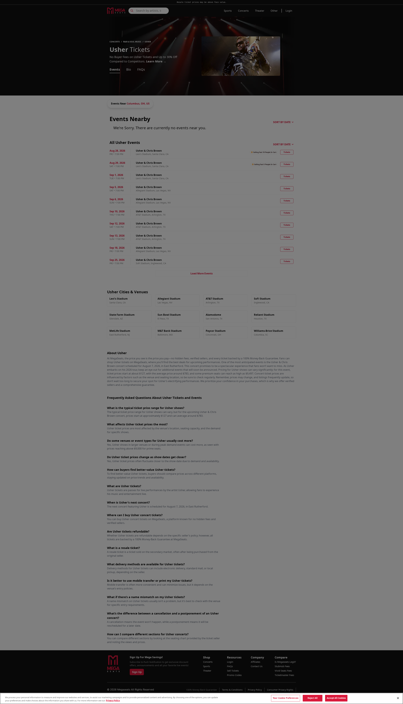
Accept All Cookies (336, 698)
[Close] (397, 698)
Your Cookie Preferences (285, 698)
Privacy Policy (113, 700)
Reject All (313, 698)
